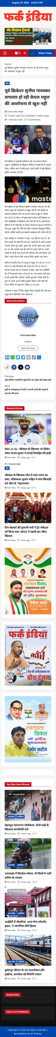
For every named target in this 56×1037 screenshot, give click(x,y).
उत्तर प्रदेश (11, 913)
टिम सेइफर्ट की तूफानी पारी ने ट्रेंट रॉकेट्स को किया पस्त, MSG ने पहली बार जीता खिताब (26, 531)
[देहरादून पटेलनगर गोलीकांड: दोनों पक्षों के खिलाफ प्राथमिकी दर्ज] (28, 805)
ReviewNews (20, 1033)
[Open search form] (25, 53)
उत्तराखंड (11, 816)
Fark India (11, 457)
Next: (26, 390)
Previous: (28, 378)
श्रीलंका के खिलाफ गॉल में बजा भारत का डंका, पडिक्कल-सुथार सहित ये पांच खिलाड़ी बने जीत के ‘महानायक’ (28, 479)
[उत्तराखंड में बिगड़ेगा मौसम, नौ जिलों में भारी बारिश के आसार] (28, 853)
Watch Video (45, 53)
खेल (7, 83)
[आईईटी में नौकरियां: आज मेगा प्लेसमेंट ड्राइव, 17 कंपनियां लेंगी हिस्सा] (28, 901)
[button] (5, 53)
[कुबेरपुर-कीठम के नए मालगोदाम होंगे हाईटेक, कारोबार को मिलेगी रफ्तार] (28, 950)
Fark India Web (15, 111)
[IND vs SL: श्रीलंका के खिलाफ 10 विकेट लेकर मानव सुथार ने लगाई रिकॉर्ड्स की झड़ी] (28, 429)
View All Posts (28, 348)
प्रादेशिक (20, 816)
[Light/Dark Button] (18, 52)
